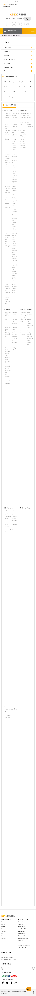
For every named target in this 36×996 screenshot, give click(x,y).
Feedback (4, 936)
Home (6, 35)
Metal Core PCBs (22, 928)
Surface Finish (21, 933)
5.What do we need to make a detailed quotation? (14, 145)
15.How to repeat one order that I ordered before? (14, 239)
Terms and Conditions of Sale (12, 71)
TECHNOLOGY (23, 919)
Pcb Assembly (21, 926)
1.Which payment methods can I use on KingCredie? (23, 119)
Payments (7, 51)
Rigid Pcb (20, 924)
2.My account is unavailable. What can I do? (18, 87)
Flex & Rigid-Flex (22, 921)
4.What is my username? (12, 97)
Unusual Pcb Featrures (24, 945)
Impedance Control (23, 938)
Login (3, 6)
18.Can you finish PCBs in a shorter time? (14, 288)
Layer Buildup (21, 931)
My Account (7, 63)
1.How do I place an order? (8, 115)
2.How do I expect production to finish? (14, 117)
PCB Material (21, 936)
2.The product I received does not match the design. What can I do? (30, 319)
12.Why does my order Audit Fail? (14, 201)
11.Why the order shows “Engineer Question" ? (7, 203)
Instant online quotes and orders (10, 2)
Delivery (6, 55)
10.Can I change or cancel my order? (14, 190)
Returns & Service (9, 59)
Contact (3, 938)
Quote (3, 926)
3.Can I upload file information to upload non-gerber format (7, 132)
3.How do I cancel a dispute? (23, 333)
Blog (2, 933)
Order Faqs (7, 47)
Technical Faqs (8, 67)
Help (3, 9)
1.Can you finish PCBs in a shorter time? (8, 315)
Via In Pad (20, 940)
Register (8, 6)
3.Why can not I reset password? (15, 92)
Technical (3, 931)
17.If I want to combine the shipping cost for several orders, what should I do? (7, 294)
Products (3, 928)
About (3, 924)
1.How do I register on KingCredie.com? (17, 82)
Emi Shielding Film (23, 943)
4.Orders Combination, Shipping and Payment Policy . (14, 130)
